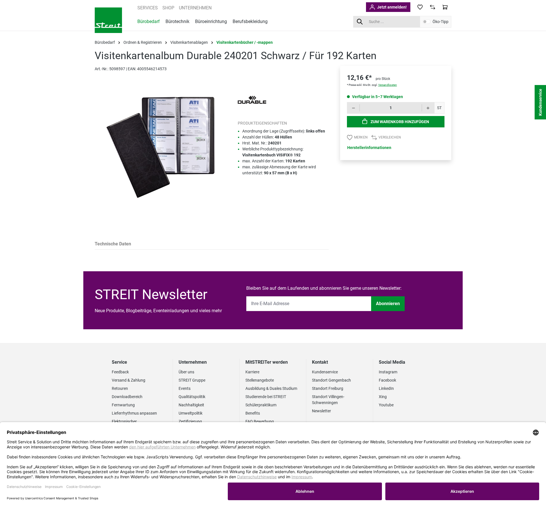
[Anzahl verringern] (353, 108)
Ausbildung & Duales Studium (271, 388)
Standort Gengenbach (331, 380)
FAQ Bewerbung (259, 421)
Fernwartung (123, 405)
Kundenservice (325, 372)
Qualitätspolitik (192, 396)
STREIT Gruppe (192, 380)
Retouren (120, 388)
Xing (383, 396)
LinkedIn (386, 388)
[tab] (113, 244)
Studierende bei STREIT (265, 396)
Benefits (252, 413)
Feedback (120, 372)
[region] (160, 153)
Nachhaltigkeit (191, 405)
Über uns (186, 372)
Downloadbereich (127, 396)
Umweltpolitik (190, 413)
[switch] (427, 21)
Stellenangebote (259, 380)
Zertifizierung (190, 421)
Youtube (386, 405)
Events (185, 388)
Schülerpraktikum (260, 405)
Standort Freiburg (327, 388)
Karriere (252, 372)
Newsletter (321, 411)
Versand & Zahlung (128, 380)
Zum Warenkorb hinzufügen (399, 121)
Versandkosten (387, 84)
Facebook (387, 380)
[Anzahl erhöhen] (428, 108)
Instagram (388, 372)
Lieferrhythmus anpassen (134, 413)
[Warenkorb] (445, 7)
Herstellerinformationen (369, 147)
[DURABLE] (252, 99)
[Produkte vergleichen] (432, 7)
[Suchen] (359, 22)
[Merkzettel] (420, 7)
